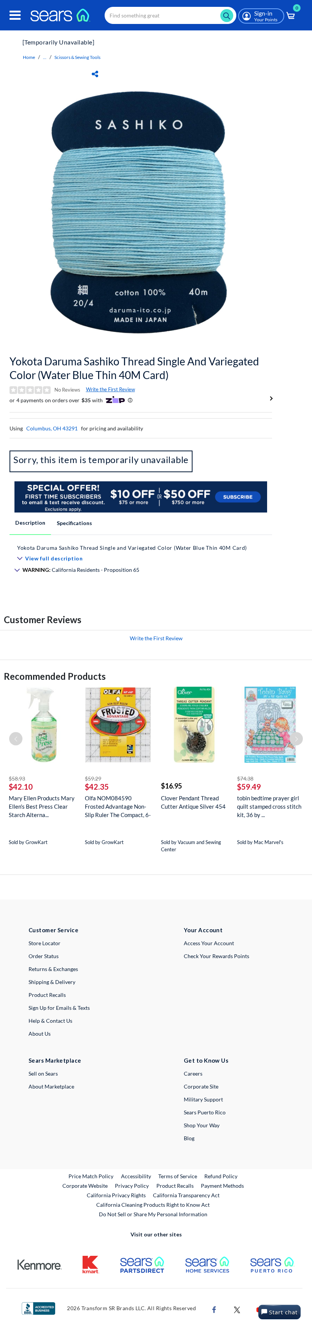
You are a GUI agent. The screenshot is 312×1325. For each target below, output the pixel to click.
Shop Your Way (202, 1125)
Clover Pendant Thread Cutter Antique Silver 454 (193, 802)
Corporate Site (201, 1086)
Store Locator (44, 943)
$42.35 (97, 786)
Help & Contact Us (50, 1020)
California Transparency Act (186, 1195)
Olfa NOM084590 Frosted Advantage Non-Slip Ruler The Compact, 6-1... (118, 807)
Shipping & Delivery (52, 982)
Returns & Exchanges (53, 969)
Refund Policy (220, 1176)
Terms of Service (177, 1176)
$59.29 (93, 778)
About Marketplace (51, 1086)
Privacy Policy (132, 1185)
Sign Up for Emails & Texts (59, 1007)
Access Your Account (209, 943)
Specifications (74, 523)
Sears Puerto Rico (205, 1112)
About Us (40, 1033)
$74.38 (245, 778)
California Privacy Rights (116, 1195)
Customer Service (53, 930)
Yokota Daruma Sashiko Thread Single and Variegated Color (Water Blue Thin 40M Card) (134, 368)
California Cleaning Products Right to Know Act (153, 1204)
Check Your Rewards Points (216, 956)
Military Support (203, 1099)
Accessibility (136, 1176)
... (44, 57)
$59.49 (249, 786)
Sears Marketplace (55, 1060)
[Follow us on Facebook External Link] (214, 1309)
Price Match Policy (90, 1176)
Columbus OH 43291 (52, 428)
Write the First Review (110, 389)
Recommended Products (55, 676)
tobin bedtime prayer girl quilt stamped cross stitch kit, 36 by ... (269, 806)
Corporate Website (85, 1185)
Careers (193, 1073)
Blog (189, 1138)
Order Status (44, 956)
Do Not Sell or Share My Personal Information (153, 1214)
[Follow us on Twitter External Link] (237, 1309)
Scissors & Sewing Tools (77, 57)
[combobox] (170, 15)
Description (30, 522)
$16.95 (171, 786)
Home (29, 57)
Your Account (203, 930)
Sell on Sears (43, 1073)
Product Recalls (47, 995)
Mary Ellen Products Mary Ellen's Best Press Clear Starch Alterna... (42, 806)
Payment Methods (222, 1185)
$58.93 (17, 778)
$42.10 (21, 786)
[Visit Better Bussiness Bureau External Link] (38, 1307)
